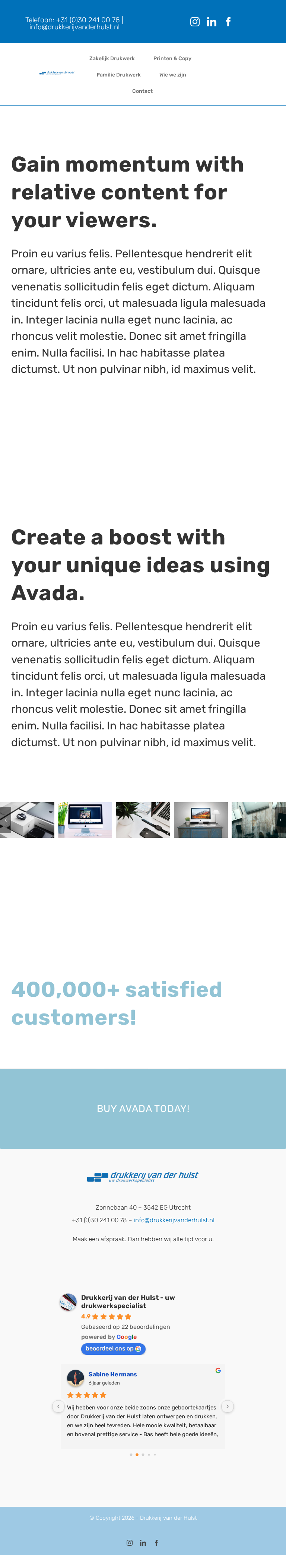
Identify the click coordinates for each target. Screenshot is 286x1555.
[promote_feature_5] (259, 820)
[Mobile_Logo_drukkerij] (56, 74)
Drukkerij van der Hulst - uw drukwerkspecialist (128, 1302)
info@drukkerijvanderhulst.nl (74, 27)
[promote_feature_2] (85, 820)
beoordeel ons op (110, 1348)
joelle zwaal (106, 1374)
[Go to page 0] (131, 1454)
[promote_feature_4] (201, 820)
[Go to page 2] (143, 1454)
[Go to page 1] (137, 1454)
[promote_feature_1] (27, 820)
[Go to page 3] (149, 1454)
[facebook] (228, 21)
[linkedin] (211, 21)
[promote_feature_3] (143, 820)
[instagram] (195, 21)
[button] (5, 820)
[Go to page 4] (155, 1454)
